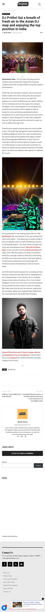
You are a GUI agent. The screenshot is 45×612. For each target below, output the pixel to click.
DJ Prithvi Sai (11, 369)
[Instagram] (23, 436)
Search (4, 462)
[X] (9, 37)
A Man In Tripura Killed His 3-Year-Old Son (12, 395)
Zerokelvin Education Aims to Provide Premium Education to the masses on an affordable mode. (33, 397)
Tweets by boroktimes (9, 536)
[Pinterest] (14, 37)
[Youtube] (21, 564)
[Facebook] (4, 37)
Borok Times (7, 32)
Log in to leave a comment (22, 453)
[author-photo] (22, 419)
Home (4, 11)
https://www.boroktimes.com (22, 425)
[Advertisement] (22, 508)
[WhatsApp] (19, 37)
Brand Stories (12, 11)
